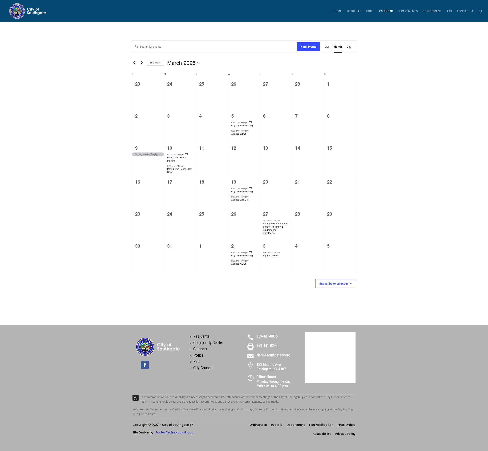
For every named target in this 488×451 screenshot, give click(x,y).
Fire (196, 361)
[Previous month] (134, 62)
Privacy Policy (345, 434)
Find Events (308, 46)
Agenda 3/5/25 (238, 133)
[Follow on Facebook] (145, 365)
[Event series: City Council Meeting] (250, 122)
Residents (201, 336)
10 (169, 147)
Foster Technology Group (174, 432)
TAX (449, 11)
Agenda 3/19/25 (239, 199)
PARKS (370, 11)
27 (265, 213)
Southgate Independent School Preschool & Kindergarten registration (275, 228)
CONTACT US (465, 11)
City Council (203, 367)
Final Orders (347, 425)
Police (198, 355)
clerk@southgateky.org (273, 355)
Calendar (200, 349)
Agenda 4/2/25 (238, 263)
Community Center (208, 342)
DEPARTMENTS (408, 11)
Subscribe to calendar (333, 283)
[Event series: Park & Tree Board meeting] (186, 154)
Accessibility (322, 434)
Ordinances (258, 425)
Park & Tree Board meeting (176, 159)
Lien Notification (321, 425)
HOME (338, 11)
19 (233, 181)
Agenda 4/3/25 (270, 255)
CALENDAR (386, 11)
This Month (155, 62)
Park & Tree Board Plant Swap (179, 170)
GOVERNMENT (432, 11)
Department (296, 425)
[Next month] (141, 62)
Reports (277, 425)
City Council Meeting (242, 125)
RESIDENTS (354, 11)
